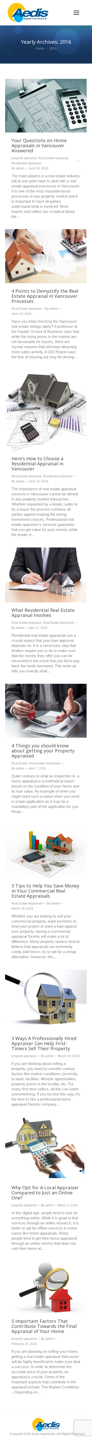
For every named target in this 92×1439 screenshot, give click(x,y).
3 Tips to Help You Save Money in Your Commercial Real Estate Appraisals (45, 891)
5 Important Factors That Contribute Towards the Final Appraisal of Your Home (44, 1326)
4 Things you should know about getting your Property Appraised (43, 751)
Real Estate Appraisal (53, 158)
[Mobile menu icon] (76, 12)
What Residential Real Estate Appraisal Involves (43, 612)
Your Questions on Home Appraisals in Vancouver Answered (39, 145)
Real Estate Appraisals (58, 623)
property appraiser (24, 158)
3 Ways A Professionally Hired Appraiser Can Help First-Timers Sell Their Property (44, 1043)
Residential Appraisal (26, 163)
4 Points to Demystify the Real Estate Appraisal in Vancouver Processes (45, 296)
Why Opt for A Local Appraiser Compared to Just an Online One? (45, 1192)
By (18, 168)
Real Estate (20, 763)
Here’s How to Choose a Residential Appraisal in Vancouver (37, 463)
